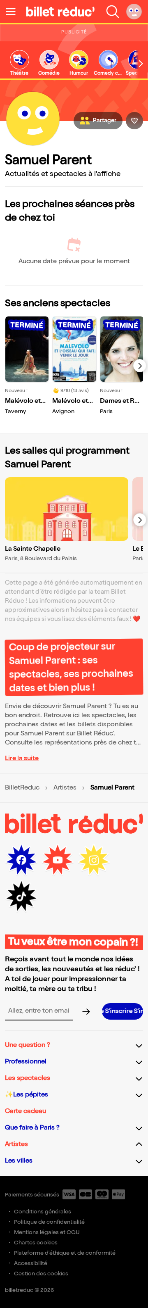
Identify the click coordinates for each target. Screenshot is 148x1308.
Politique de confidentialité (49, 1221)
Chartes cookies (36, 1242)
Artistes (64, 788)
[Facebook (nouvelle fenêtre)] (21, 860)
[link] (19, 63)
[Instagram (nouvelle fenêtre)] (93, 860)
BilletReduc (22, 788)
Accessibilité (30, 1263)
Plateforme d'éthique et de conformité (65, 1252)
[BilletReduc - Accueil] (60, 12)
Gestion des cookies (41, 1273)
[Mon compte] (134, 11)
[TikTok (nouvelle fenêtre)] (21, 896)
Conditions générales (42, 1211)
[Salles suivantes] (139, 519)
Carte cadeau (25, 1111)
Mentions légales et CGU (47, 1232)
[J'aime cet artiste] (134, 120)
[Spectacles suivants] (139, 365)
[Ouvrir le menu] (14, 11)
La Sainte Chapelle (32, 549)
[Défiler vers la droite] (141, 63)
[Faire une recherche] (113, 11)
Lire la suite (22, 758)
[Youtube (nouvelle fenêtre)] (57, 860)
